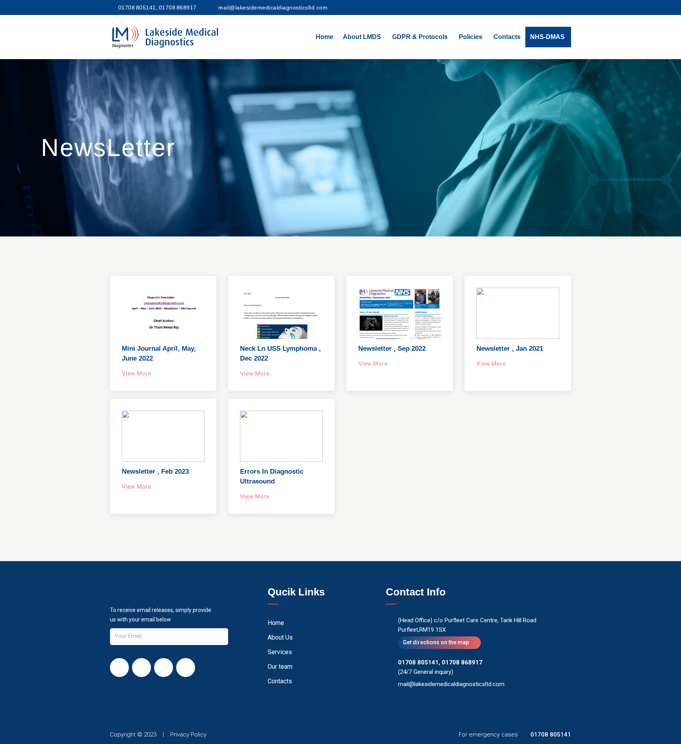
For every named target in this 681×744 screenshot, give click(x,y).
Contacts (507, 36)
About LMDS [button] (362, 36)
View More (136, 373)
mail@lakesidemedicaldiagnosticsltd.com (272, 7)
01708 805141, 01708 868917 (157, 7)
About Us (280, 637)
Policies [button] (470, 36)
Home (324, 36)
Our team (280, 666)
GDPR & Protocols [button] (420, 36)
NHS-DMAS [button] (547, 36)
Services (280, 652)
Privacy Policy (188, 734)
